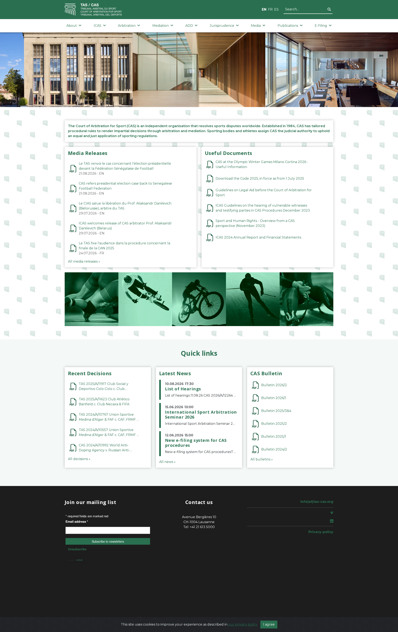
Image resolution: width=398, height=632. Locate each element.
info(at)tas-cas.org (316, 502)
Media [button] (256, 26)
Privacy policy (320, 532)
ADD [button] (189, 26)
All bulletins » (261, 459)
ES (276, 9)
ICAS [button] (97, 26)
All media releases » (84, 261)
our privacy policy (242, 624)
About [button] (71, 26)
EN (264, 9)
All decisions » (79, 459)
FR (270, 9)
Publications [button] (288, 26)
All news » (167, 462)
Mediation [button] (160, 26)
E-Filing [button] (321, 26)
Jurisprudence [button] (222, 26)
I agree (269, 624)
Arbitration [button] (127, 26)
